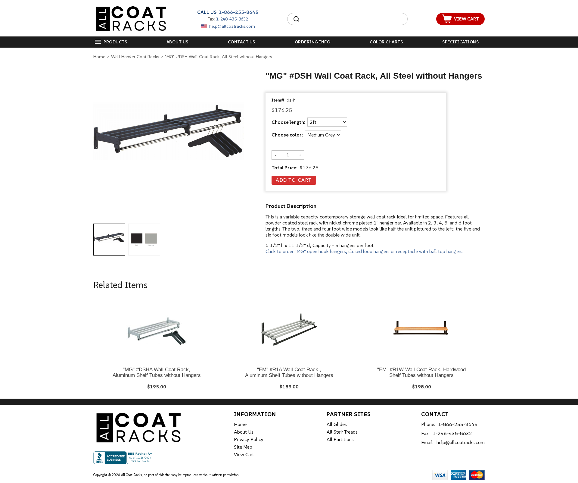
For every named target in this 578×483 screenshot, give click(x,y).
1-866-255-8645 (238, 12)
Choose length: (288, 122)
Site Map (243, 447)
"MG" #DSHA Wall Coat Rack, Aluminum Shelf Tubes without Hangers (157, 372)
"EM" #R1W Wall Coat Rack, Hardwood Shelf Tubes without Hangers (421, 372)
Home (99, 56)
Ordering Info (313, 42)
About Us (177, 42)
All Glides (337, 424)
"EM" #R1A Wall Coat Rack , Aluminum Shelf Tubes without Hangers (289, 372)
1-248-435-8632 (232, 19)
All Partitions (340, 439)
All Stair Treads (342, 432)
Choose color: (287, 135)
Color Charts (386, 42)
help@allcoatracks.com (232, 26)
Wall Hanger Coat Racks (135, 56)
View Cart (244, 454)
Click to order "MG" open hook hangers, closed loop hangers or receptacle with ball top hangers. (364, 251)
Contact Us (241, 42)
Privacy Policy (248, 439)
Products (115, 42)
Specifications (460, 42)
